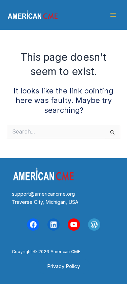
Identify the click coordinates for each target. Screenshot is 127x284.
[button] (63, 266)
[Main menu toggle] (113, 15)
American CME (80, 15)
